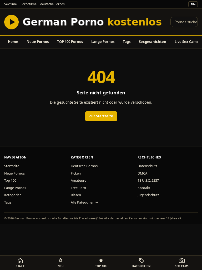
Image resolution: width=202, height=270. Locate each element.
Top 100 (10, 180)
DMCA (142, 173)
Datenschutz (147, 165)
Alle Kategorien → (84, 202)
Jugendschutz (148, 194)
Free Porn (78, 187)
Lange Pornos (102, 41)
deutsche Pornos (52, 4)
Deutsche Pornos (84, 165)
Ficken (76, 173)
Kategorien (13, 194)
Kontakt (144, 187)
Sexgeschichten (152, 41)
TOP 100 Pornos (70, 41)
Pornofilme (29, 4)
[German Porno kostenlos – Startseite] (84, 21)
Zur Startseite (101, 116)
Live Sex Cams (186, 41)
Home (13, 41)
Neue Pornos (38, 41)
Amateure (78, 180)
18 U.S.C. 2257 (148, 180)
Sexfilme (10, 4)
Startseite (11, 165)
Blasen (76, 194)
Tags (126, 41)
